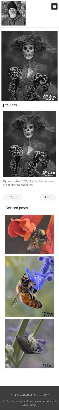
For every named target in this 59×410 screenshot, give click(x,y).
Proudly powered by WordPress (17, 401)
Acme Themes (29, 404)
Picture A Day (47, 37)
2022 (39, 34)
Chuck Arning (12, 37)
